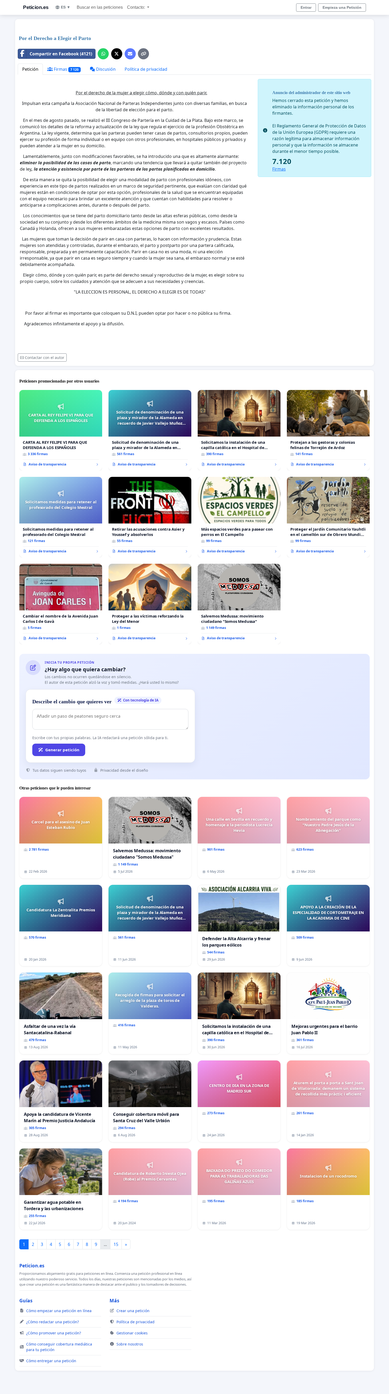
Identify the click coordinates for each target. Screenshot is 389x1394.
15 (116, 1244)
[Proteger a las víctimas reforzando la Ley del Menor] (149, 604)
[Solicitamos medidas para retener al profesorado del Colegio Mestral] (60, 517)
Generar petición (62, 749)
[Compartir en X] (116, 53)
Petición (30, 69)
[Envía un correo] (130, 53)
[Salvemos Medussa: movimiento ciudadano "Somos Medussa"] (239, 604)
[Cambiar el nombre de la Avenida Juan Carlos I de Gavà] (60, 604)
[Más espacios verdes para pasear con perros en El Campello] (239, 517)
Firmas (66, 69)
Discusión (105, 69)
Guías (26, 1300)
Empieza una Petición (342, 7)
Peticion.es (36, 7)
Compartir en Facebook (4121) (61, 54)
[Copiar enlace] (143, 53)
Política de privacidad (146, 69)
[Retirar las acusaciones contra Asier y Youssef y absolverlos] (149, 517)
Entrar (306, 7)
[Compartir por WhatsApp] (103, 53)
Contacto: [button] (136, 7)
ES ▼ (65, 7)
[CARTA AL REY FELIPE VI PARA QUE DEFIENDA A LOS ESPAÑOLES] (60, 430)
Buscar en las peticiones (100, 7)
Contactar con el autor (44, 357)
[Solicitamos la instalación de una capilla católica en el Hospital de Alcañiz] (239, 430)
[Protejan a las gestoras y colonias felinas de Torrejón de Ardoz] (328, 430)
